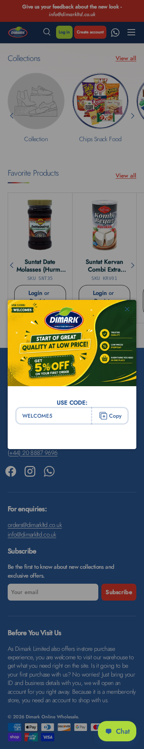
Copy (115, 416)
